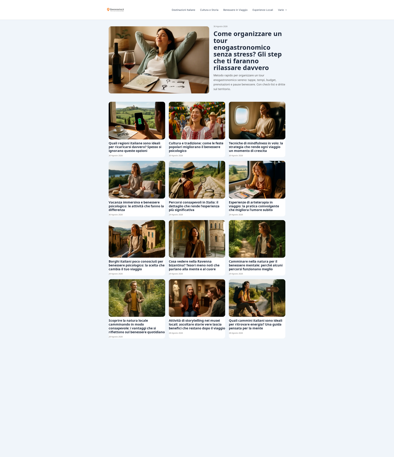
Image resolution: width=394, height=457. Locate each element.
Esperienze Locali (263, 9)
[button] (285, 10)
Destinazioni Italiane (183, 9)
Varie (281, 9)
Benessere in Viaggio (235, 9)
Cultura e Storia (209, 9)
